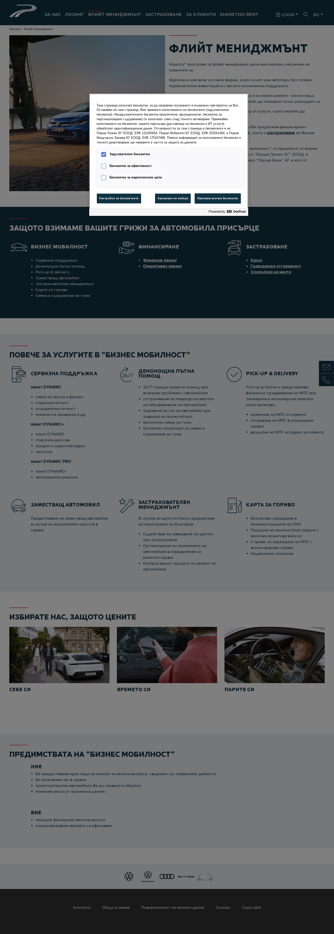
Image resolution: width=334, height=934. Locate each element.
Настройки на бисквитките (119, 198)
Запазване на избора (172, 198)
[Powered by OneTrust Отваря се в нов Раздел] (227, 213)
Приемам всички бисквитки (217, 198)
